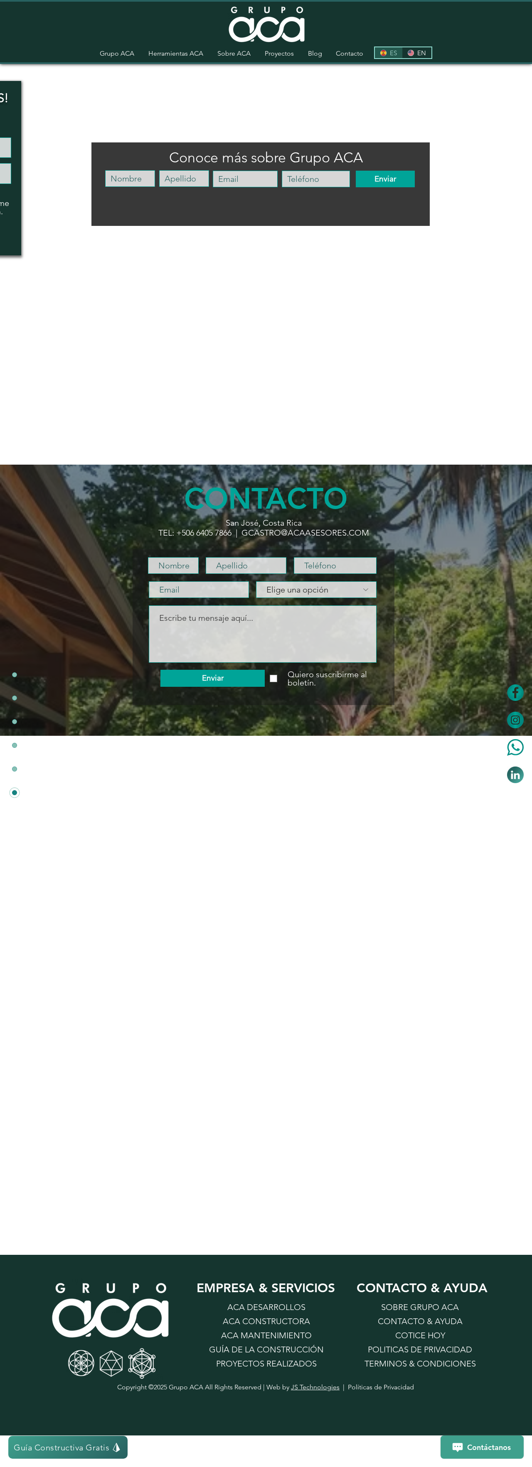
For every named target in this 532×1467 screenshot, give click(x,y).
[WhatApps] (515, 747)
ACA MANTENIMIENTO (266, 1335)
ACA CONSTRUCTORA (266, 1321)
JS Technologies (315, 1387)
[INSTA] (515, 720)
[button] (175, 53)
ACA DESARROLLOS (266, 1307)
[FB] (515, 692)
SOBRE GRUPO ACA (420, 1307)
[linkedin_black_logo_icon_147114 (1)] (515, 775)
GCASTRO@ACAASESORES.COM (305, 533)
